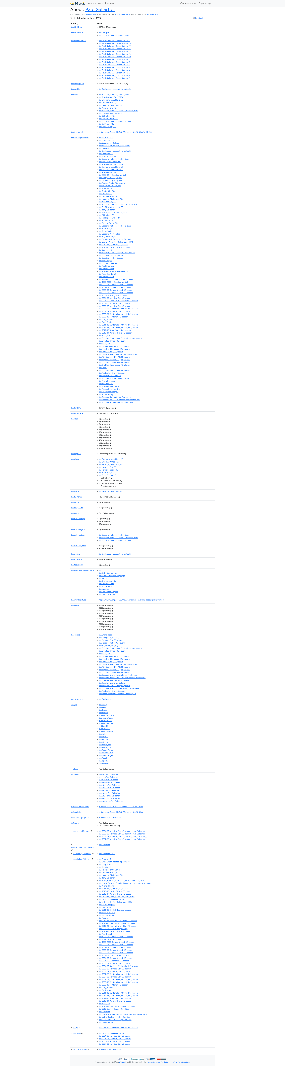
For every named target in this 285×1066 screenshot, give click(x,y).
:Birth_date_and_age (108, 573)
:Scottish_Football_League (111, 258)
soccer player (90, 14)
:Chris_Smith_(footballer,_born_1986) (115, 862)
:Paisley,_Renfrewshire (109, 870)
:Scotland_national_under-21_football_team (118, 110)
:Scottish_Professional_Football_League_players (120, 338)
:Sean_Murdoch (107, 912)
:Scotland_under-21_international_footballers (119, 400)
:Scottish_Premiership (109, 234)
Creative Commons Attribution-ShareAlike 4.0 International (168, 1062)
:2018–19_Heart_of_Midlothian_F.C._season (118, 923)
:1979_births (105, 343)
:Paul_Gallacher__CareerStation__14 (115, 54)
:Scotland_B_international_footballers (116, 402)
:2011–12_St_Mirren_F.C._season (113, 888)
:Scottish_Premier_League (111, 255)
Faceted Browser (189, 3)
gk (75, 1028)
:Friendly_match (107, 381)
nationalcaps (78, 518)
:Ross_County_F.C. (107, 126)
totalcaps (76, 559)
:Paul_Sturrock (106, 266)
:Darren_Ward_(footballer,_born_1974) (116, 242)
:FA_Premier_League (108, 391)
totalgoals (77, 565)
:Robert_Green (106, 268)
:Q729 (104, 728)
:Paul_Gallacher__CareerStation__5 (114, 67)
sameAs (75, 774)
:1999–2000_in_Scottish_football (113, 282)
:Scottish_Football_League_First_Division (117, 252)
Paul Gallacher (100, 9)
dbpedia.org (152, 14)
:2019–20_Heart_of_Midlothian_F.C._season (118, 926)
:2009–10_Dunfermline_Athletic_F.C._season (118, 982)
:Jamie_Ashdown (107, 915)
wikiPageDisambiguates (82, 847)
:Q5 (103, 726)
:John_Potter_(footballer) (110, 939)
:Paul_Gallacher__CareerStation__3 (114, 62)
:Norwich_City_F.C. (107, 108)
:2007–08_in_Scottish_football (112, 175)
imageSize (77, 508)
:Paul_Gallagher (107, 904)
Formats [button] (110, 3)
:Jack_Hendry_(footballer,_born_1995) (115, 902)
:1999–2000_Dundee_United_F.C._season (117, 279)
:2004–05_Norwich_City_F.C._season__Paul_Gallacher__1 (123, 831)
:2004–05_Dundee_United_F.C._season (116, 958)
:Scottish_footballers (109, 143)
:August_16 (105, 859)
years (75, 605)
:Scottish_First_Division (110, 375)
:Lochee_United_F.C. (108, 263)
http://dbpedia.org (122, 14)
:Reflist (103, 578)
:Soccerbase (105, 586)
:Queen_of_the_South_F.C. (111, 169)
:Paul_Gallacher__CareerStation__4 (114, 65)
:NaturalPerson (106, 718)
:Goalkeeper (105, 699)
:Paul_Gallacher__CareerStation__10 (115, 43)
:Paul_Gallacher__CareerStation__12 (115, 48)
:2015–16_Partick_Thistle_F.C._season (115, 247)
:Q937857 (106, 731)
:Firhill (103, 367)
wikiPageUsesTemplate (82, 570)
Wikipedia (122, 1062)
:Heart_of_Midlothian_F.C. (111, 105)
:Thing (103, 704)
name (75, 513)
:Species (104, 758)
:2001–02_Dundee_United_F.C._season (116, 287)
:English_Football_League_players (114, 359)
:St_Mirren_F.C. (106, 124)
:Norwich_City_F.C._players (111, 180)
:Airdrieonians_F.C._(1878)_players (114, 357)
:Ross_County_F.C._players (111, 351)
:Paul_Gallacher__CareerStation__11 (115, 46)
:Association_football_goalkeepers (114, 145)
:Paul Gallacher (108, 774)
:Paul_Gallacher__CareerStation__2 (114, 59)
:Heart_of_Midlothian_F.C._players (114, 349)
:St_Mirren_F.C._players (110, 185)
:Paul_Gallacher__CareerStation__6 (114, 70)
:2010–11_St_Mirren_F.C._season (113, 244)
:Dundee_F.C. (105, 194)
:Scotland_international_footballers (115, 397)
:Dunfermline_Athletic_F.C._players (114, 346)
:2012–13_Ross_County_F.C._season (115, 330)
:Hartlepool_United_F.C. (110, 218)
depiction (76, 812)
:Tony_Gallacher (107, 210)
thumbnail (77, 132)
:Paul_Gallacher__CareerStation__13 (115, 51)
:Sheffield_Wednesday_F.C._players (114, 365)
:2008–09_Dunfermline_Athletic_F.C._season (118, 314)
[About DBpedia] (77, 3)
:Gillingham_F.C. (107, 116)
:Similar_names (106, 583)
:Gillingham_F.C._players (110, 177)
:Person (103, 707)
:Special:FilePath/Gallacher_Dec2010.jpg (121, 812)
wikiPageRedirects (82, 853)
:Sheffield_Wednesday (109, 386)
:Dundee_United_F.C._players (112, 341)
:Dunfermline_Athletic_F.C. (111, 100)
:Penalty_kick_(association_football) (115, 239)
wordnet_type (78, 600)
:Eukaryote (105, 745)
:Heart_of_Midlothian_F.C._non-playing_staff (118, 354)
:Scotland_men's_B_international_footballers (119, 688)
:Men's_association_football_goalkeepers (117, 693)
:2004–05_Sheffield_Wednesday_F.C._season (118, 301)
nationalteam (78, 535)
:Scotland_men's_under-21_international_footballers (122, 677)
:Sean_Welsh (105, 907)
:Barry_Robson (106, 276)
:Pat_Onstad (105, 934)
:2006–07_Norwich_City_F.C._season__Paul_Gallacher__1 (123, 836)
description (77, 83)
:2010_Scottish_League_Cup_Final (114, 1009)
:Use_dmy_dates (107, 594)
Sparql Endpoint (207, 3)
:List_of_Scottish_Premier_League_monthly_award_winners (125, 883)
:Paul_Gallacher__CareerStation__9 (114, 78)
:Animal (103, 734)
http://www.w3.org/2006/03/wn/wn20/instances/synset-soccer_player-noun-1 (131, 600)
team (74, 94)
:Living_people (106, 140)
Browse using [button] (96, 3)
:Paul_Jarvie (105, 990)
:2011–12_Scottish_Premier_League (115, 910)
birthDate (76, 27)
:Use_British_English (108, 591)
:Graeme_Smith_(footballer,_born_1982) (116, 896)
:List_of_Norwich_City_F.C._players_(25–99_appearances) (123, 1014)
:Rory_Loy (104, 918)
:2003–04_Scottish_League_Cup (113, 928)
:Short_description (108, 581)
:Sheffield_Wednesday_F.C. (111, 113)
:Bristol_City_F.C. (107, 191)
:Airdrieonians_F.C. (108, 172)
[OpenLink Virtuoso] (123, 1059)
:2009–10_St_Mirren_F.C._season (113, 317)
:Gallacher (104, 844)
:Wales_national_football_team (113, 212)
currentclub (77, 491)
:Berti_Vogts (105, 260)
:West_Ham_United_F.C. (110, 161)
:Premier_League (107, 156)
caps (74, 419)
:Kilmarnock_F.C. (107, 220)
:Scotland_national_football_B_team (115, 121)
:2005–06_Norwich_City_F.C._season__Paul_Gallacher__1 (123, 834)
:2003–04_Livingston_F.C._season (114, 955)
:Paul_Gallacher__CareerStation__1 (114, 40)
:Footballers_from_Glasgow (112, 373)
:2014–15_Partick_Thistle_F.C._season (115, 931)
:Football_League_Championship (114, 378)
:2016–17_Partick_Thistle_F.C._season (115, 894)
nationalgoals (78, 529)
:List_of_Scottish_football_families (114, 1017)
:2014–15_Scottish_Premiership (113, 271)
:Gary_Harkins (106, 319)
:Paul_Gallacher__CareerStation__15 (115, 57)
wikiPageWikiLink (80, 137)
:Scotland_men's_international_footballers (118, 675)
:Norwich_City (106, 383)
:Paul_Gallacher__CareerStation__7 (114, 73)
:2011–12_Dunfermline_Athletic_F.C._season (118, 325)
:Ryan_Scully (105, 322)
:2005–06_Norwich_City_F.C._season (115, 303)
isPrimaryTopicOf (80, 817)
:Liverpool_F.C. (106, 153)
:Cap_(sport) (105, 250)
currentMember (81, 831)
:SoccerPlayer (106, 750)
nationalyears (78, 546)
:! (100, 570)
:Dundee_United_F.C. (109, 102)
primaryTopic (80, 1049)
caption (76, 453)
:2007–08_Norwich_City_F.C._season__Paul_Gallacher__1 (123, 839)
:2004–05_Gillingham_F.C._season (114, 295)
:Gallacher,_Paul (107, 853)
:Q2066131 (106, 715)
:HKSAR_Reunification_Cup (111, 899)
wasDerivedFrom (80, 806)
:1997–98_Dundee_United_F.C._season (116, 936)
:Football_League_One (109, 389)
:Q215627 (106, 723)
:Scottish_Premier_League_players (114, 362)
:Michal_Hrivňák (107, 886)
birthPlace (77, 32)
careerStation (78, 40)
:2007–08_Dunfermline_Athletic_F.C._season (118, 309)
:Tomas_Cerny (106, 394)
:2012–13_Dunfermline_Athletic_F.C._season (118, 327)
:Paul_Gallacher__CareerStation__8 (114, 75)
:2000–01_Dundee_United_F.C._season (116, 284)
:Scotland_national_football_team (114, 35)
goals (75, 502)
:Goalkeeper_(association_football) (115, 89)
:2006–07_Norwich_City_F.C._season (115, 306)
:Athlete (103, 739)
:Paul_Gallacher (110, 817)
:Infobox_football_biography (112, 575)
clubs (75, 459)
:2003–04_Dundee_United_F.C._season (116, 292)
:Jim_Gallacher (106, 137)
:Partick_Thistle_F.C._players (112, 183)
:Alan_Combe (105, 231)
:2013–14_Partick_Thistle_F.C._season (115, 333)
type (74, 704)
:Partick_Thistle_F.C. (108, 118)
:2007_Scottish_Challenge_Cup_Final (115, 1019)
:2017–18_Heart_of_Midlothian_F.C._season (118, 920)
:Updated (104, 589)
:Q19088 (105, 720)
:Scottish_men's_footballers (112, 683)
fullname (76, 497)
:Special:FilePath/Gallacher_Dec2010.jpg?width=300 (125, 132)
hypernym (77, 699)
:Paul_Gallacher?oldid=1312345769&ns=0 (121, 806)
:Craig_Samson (106, 864)
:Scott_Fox (104, 335)
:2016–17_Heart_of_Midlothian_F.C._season (118, 1006)
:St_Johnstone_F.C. (108, 236)
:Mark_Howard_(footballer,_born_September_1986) (121, 880)
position (76, 89)
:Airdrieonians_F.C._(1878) (111, 97)
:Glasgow (104, 32)
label (74, 769)
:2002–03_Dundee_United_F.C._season (116, 290)
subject (75, 635)
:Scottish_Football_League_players (114, 370)
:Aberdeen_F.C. (106, 188)
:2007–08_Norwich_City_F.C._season (115, 311)
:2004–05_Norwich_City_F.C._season (115, 298)
